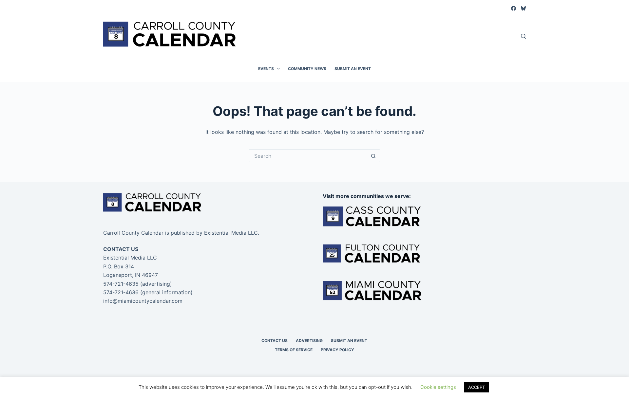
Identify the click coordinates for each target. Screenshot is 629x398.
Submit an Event (352, 68)
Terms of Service (294, 349)
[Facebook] (513, 8)
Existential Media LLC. (231, 232)
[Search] (523, 36)
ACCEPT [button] (476, 387)
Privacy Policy (337, 349)
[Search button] (373, 155)
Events (266, 68)
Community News (307, 68)
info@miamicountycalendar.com (142, 301)
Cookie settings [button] (438, 387)
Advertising (309, 340)
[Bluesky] (523, 8)
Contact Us (274, 340)
